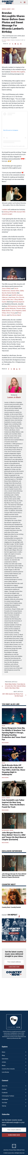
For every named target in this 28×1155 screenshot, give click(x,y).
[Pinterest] (15, 44)
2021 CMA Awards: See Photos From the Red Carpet (12, 695)
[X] (12, 44)
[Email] (21, 44)
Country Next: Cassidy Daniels (11, 907)
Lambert (4, 209)
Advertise (5, 1150)
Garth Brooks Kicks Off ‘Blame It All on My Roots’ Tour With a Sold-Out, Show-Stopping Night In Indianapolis (14, 770)
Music (4, 797)
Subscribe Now (14, 967)
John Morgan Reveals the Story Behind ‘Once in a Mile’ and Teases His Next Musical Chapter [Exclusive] (14, 836)
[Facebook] (10, 44)
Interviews (5, 830)
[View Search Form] (21, 2)
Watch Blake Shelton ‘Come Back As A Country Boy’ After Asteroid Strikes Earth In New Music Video (15, 686)
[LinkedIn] (18, 44)
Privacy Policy (12, 1150)
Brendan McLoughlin (18, 72)
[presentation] (14, 716)
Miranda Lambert (6, 9)
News (13, 9)
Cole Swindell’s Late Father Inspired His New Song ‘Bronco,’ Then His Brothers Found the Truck (13, 803)
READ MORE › (6, 743)
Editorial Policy (21, 1150)
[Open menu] (24, 2)
